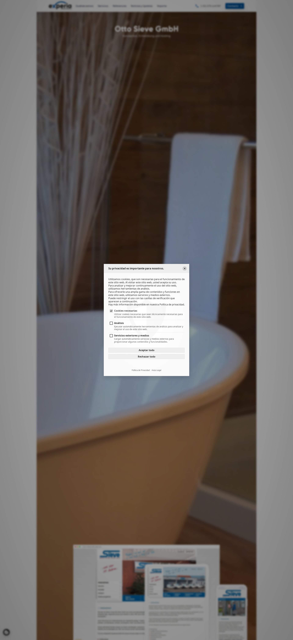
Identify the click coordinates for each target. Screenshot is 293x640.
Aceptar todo (146, 350)
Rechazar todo (146, 356)
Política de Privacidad (141, 370)
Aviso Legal (156, 370)
